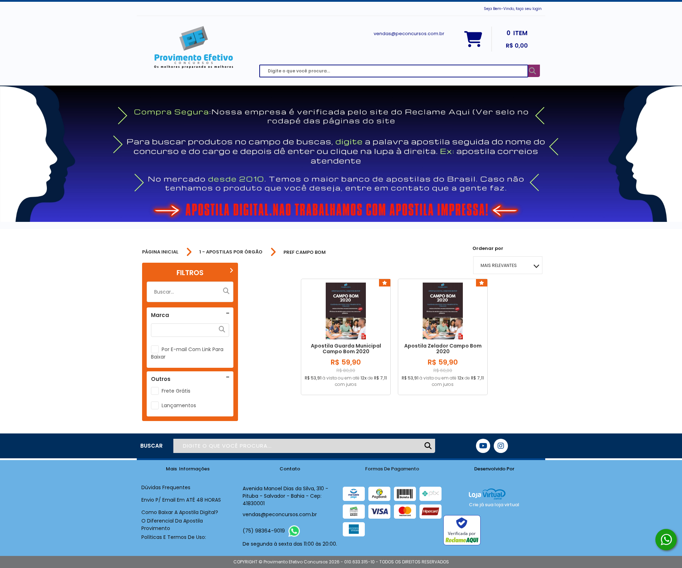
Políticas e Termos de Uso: (173, 537)
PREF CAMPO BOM (304, 252)
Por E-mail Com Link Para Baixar (187, 353)
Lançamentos (179, 405)
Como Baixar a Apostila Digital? (179, 512)
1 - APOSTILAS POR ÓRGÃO (230, 252)
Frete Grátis (176, 390)
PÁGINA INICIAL (160, 252)
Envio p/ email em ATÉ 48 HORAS (181, 499)
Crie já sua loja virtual (494, 504)
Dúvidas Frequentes (165, 487)
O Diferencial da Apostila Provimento (172, 524)
